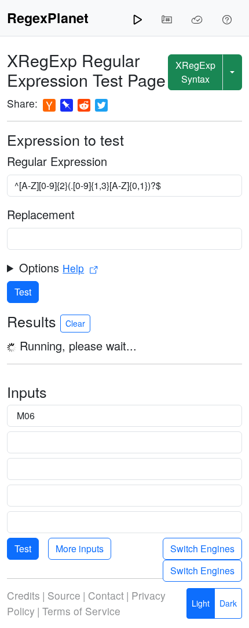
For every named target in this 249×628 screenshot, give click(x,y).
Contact (106, 595)
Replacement (41, 214)
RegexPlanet (48, 17)
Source (63, 595)
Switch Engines (202, 548)
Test (22, 291)
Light (201, 603)
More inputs (80, 548)
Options (51, 267)
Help (73, 268)
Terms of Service (81, 611)
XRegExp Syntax (195, 72)
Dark (228, 603)
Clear (75, 323)
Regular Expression (57, 161)
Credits (23, 595)
